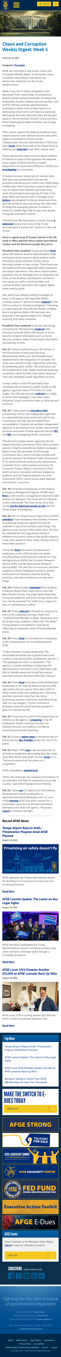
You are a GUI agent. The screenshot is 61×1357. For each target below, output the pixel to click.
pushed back (31, 770)
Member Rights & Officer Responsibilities (22, 1347)
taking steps (28, 736)
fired (53, 250)
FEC (56, 431)
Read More (8, 891)
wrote (47, 757)
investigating (9, 169)
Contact (45, 1347)
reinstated (35, 587)
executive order (39, 410)
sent (27, 750)
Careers (54, 1347)
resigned (39, 329)
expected (22, 149)
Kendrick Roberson (44, 1319)
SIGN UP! (12, 1108)
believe (6, 200)
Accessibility (39, 1344)
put (21, 790)
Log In (8, 1245)
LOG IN (46, 4)
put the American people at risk (27, 506)
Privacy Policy (25, 1344)
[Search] (56, 4)
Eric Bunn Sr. (43, 1316)
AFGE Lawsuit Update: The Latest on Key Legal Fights (30, 1059)
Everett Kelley (38, 1312)
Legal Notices (35, 1340)
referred (23, 611)
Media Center (21, 1340)
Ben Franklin (26, 740)
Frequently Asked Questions (31, 1329)
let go (12, 145)
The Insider (19, 65)
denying (14, 800)
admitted (7, 519)
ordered (45, 301)
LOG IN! (12, 1255)
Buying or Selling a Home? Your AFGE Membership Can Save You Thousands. (26, 1080)
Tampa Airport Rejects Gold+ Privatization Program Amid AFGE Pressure (25, 831)
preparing (36, 719)
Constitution (49, 1340)
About (10, 1340)
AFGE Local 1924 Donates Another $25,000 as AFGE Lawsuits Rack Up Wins (30, 1070)
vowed (6, 811)
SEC (9, 434)
